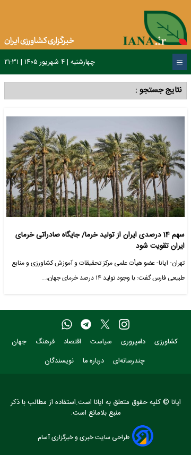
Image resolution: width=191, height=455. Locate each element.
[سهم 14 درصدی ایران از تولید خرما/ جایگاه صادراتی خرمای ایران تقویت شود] (95, 170)
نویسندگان (60, 361)
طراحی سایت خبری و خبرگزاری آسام (83, 437)
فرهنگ (46, 342)
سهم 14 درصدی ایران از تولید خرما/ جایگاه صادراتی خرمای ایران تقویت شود (100, 240)
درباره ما (94, 361)
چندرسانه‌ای (130, 361)
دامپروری (134, 342)
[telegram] (86, 324)
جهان (20, 342)
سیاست (102, 342)
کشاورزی (167, 342)
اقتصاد (73, 342)
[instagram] (124, 324)
